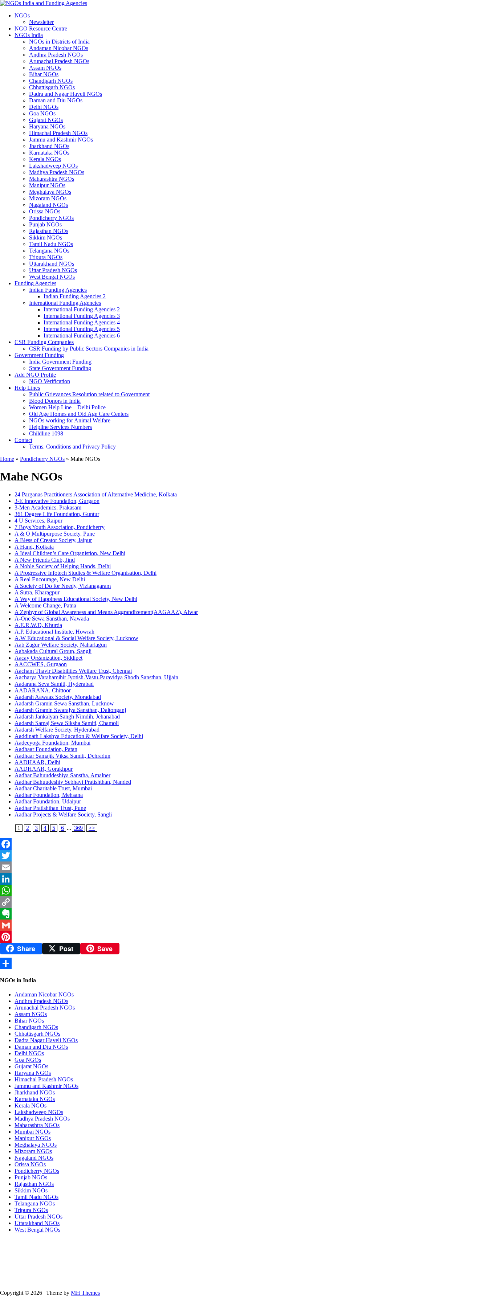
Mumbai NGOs (32, 1132)
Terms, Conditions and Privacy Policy (72, 446)
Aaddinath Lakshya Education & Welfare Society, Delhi (79, 736)
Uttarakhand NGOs (51, 264)
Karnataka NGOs (49, 153)
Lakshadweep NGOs (53, 166)
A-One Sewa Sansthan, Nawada (52, 618)
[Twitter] (248, 855)
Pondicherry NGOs (51, 218)
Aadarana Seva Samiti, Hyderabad (54, 684)
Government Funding (39, 355)
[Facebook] (248, 844)
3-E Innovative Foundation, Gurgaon (57, 501)
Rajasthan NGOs (48, 231)
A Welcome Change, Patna (45, 605)
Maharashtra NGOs (51, 179)
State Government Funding (60, 368)
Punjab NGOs (45, 224)
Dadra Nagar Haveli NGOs (46, 1040)
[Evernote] (248, 914)
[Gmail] (248, 925)
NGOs (22, 15)
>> (92, 828)
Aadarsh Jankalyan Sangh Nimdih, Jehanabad (67, 716)
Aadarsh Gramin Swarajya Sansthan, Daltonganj (70, 710)
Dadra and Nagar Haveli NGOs (65, 94)
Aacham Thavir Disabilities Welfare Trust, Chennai (73, 671)
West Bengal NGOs (52, 277)
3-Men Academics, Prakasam (48, 507)
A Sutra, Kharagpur (37, 592)
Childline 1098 (46, 433)
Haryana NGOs (47, 126)
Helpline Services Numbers (60, 427)
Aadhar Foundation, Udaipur (48, 801)
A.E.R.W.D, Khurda (38, 625)
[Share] (248, 963)
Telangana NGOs (49, 250)
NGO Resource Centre (41, 28)
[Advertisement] (186, 1260)
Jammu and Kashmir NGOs (61, 139)
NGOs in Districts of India (59, 41)
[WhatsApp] (248, 890)
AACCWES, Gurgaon (41, 664)
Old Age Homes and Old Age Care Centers (79, 414)
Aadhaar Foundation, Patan (46, 749)
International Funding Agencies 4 (82, 322)
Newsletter (41, 22)
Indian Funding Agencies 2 (75, 296)
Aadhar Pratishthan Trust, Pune (50, 808)
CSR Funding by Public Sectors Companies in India (89, 348)
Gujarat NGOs (46, 120)
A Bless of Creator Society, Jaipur (53, 540)
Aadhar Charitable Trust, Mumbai (53, 788)
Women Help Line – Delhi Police (67, 407)
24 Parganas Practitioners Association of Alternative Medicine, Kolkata (96, 494)
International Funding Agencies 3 (82, 316)
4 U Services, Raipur (38, 520)
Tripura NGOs (45, 257)
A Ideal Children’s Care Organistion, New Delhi (70, 553)
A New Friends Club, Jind (45, 560)
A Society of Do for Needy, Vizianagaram (63, 586)
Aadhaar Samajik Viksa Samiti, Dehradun (62, 756)
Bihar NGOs (43, 74)
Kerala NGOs (45, 159)
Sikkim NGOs (45, 237)
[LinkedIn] (248, 879)
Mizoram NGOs (47, 198)
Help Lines (27, 388)
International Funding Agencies (65, 303)
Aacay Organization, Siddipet (48, 658)
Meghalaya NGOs (50, 192)
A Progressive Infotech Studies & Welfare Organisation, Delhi (85, 573)
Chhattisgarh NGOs (52, 87)
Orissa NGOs (44, 211)
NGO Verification (49, 381)
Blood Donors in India (55, 401)
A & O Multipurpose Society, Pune (55, 534)
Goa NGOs (42, 113)
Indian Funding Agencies (58, 290)
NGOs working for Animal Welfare (69, 420)
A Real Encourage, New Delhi (50, 579)
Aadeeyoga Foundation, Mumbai (52, 743)
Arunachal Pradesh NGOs (59, 61)
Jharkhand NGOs (49, 146)
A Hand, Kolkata (34, 547)
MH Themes (85, 1293)
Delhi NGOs (43, 107)
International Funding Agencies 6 (82, 335)
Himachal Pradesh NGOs (58, 133)
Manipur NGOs (47, 185)
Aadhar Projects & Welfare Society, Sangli (63, 814)
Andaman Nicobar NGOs (58, 48)
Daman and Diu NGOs (55, 100)
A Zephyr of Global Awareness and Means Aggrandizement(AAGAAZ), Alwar (106, 612)
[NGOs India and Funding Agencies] (248, 3)
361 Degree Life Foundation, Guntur (57, 514)
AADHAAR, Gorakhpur (44, 769)
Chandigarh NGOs (51, 81)
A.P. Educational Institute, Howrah (54, 632)
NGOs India (29, 35)
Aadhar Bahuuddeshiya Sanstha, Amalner (62, 775)
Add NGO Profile (35, 375)
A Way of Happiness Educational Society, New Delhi (76, 599)
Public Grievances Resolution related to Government (89, 394)
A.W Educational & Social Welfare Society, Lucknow (76, 638)
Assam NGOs (45, 68)
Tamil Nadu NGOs (51, 244)
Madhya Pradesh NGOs (56, 172)
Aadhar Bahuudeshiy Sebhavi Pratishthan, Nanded (73, 782)
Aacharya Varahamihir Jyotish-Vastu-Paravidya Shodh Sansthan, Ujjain (96, 677)
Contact (23, 440)
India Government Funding (60, 362)
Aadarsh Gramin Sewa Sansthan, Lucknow (64, 703)
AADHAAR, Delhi (37, 762)
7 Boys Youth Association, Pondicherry (60, 527)
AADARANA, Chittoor (43, 690)
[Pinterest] (248, 937)
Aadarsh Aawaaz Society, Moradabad (58, 697)
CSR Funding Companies (44, 342)
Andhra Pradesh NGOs (56, 55)
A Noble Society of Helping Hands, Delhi (63, 566)
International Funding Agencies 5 (82, 329)
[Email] (248, 867)
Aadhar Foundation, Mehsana (49, 795)
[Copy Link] (248, 902)
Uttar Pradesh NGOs (53, 270)
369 (78, 828)
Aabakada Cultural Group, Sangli (53, 651)
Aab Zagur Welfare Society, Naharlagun (61, 645)
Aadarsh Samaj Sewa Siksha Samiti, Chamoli (67, 723)
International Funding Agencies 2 (82, 309)
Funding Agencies (35, 283)
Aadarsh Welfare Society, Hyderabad (57, 729)
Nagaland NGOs (48, 205)
